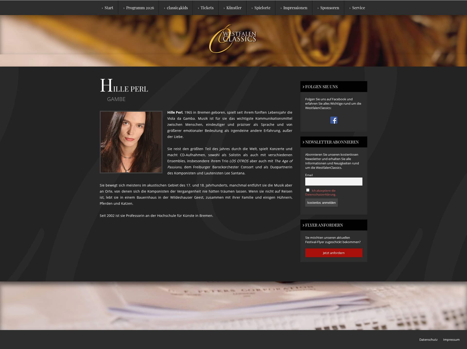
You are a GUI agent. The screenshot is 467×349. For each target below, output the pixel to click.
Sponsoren (329, 7)
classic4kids (177, 7)
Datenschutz (428, 339)
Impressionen (295, 7)
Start (109, 7)
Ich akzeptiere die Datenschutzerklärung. (320, 192)
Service (358, 7)
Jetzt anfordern (334, 253)
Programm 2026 (140, 7)
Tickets (207, 7)
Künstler (234, 7)
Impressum (451, 339)
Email (309, 175)
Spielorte (262, 7)
